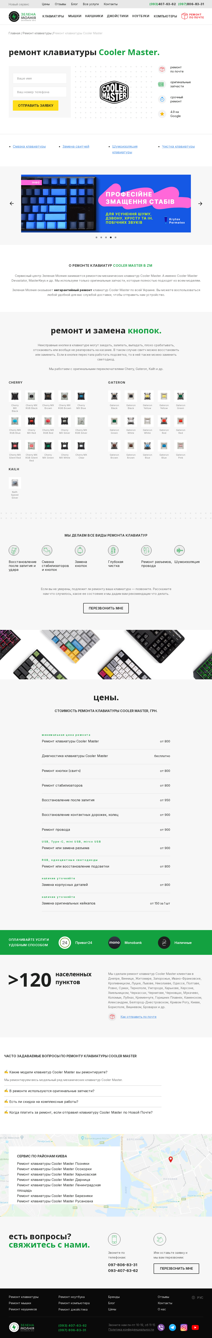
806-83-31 (195, 4)
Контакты (111, 4)
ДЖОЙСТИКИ (118, 16)
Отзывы (60, 4)
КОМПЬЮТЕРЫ (165, 16)
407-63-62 (167, 4)
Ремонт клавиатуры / (38, 33)
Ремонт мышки (20, 1303)
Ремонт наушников (23, 1309)
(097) (182, 4)
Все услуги (91, 4)
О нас (162, 1309)
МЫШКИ (75, 16)
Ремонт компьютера (74, 1303)
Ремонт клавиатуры (24, 1297)
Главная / (15, 33)
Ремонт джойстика (73, 1309)
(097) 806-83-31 (72, 1330)
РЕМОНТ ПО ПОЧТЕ (196, 16)
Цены (46, 4)
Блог (74, 4)
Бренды (114, 1297)
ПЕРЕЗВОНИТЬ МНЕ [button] (106, 608)
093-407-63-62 (123, 1270)
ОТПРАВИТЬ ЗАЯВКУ (35, 105)
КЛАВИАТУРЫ (53, 16)
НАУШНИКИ (94, 16)
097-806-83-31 (122, 1265)
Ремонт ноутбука (71, 1297)
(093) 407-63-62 (72, 1325)
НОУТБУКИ (140, 16)
